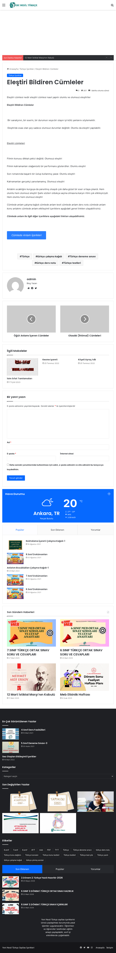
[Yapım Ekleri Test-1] (58, 801)
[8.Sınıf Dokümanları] (15, 558)
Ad (9, 442)
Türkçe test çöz (86, 855)
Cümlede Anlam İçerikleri (26, 235)
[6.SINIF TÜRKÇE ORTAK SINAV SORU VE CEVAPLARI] (84, 633)
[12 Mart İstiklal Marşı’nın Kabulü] (31, 677)
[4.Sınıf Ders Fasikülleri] (10, 734)
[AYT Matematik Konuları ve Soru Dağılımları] (20, 823)
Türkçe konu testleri (51, 855)
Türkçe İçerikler (27, 69)
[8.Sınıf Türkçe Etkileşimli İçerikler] (58, 823)
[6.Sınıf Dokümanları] (15, 593)
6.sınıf (6, 850)
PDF (49, 850)
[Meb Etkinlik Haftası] (84, 677)
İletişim (109, 947)
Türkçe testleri (72, 262)
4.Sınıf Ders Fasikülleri (33, 729)
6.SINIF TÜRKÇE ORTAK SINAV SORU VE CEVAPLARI (81, 652)
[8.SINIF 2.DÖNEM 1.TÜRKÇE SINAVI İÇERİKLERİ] (10, 908)
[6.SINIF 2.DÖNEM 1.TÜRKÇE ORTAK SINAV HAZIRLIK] (10, 895)
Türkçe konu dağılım (12, 855)
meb (41, 850)
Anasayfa (13, 69)
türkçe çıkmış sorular (35, 860)
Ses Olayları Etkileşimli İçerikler (19, 756)
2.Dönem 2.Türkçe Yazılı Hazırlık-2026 (42, 877)
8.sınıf (24, 850)
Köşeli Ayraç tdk (87, 359)
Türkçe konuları (31, 855)
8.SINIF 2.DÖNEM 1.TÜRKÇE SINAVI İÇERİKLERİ (44, 904)
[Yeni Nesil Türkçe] (23, 5)
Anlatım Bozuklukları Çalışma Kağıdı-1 (28, 567)
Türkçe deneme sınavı (82, 256)
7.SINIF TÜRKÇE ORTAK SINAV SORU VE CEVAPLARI (28, 652)
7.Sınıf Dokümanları (36, 575)
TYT (57, 850)
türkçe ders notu (46, 262)
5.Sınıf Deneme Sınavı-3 (34, 743)
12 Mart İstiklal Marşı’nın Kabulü (39, 57)
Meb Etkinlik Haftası (75, 694)
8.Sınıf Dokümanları (36, 554)
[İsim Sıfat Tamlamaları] (22, 367)
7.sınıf (15, 850)
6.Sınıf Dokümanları (36, 589)
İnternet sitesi (67, 453)
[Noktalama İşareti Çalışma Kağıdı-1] (15, 545)
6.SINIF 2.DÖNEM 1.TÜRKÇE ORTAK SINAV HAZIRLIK (47, 891)
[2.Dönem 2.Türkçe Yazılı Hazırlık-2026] (10, 882)
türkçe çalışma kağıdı (49, 256)
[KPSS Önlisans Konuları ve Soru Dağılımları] (95, 801)
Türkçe (25, 256)
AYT (33, 850)
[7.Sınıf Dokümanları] (15, 580)
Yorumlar (95, 529)
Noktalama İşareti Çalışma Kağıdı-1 (45, 541)
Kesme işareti (50, 359)
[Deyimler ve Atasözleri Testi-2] (20, 801)
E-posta (11, 453)
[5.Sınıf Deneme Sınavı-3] (10, 747)
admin (31, 279)
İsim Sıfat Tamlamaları (19, 378)
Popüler (20, 529)
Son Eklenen (57, 529)
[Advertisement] (58, 32)
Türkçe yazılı (102, 855)
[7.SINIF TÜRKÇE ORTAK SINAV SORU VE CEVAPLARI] (31, 633)
